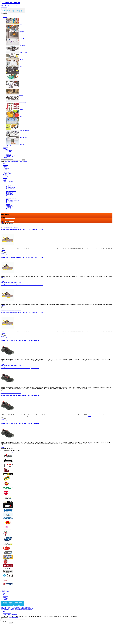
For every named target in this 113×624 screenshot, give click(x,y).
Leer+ (3, 250)
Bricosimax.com (4, 590)
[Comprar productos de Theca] (8, 466)
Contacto (5, 157)
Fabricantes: (3, 217)
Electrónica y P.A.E (23, 607)
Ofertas (4, 148)
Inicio (4, 15)
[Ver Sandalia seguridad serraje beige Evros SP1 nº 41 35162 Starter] (8, 303)
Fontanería (3, 608)
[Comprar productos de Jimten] (6, 550)
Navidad (2, 609)
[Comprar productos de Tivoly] (8, 584)
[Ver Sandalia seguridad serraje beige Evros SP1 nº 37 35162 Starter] (8, 247)
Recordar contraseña (5, 622)
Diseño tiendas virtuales (13, 617)
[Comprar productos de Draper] (8, 519)
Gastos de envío (9, 152)
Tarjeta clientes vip (17, 227)
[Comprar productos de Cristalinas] (7, 530)
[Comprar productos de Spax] (8, 489)
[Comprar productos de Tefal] (5, 582)
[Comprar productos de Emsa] (6, 494)
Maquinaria (21, 608)
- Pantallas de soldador (10, 196)
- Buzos (7, 184)
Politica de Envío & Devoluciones (10, 614)
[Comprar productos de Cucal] (5, 535)
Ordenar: (2, 220)
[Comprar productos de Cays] (7, 480)
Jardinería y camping (14, 608)
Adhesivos (3, 607)
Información (5, 149)
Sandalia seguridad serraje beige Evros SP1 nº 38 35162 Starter (22, 257)
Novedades (5, 147)
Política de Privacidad (10, 155)
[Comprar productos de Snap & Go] (8, 544)
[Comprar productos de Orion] (6, 486)
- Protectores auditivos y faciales (12, 200)
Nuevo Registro (8, 5)
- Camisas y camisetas (10, 187)
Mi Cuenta (3, 5)
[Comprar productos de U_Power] (8, 457)
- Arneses (8, 182)
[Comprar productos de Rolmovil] (7, 524)
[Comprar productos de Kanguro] (6, 472)
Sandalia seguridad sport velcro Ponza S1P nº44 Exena (20, 395)
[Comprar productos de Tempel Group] (8, 572)
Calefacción (11, 607)
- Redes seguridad (9, 201)
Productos (5, 17)
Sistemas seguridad (23, 609)
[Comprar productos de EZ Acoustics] (8, 516)
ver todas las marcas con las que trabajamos (9, 451)
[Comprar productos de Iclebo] (8, 569)
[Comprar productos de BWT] (8, 512)
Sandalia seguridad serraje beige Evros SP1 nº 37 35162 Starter (22, 229)
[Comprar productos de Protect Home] (5, 563)
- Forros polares (9, 193)
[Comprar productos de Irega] (8, 554)
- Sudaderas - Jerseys (10, 206)
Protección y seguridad (13, 161)
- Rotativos (8, 204)
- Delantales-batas (9, 192)
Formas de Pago (9, 151)
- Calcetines (8, 185)
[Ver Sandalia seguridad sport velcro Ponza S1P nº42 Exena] (8, 358)
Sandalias (25, 161)
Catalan (5, 7)
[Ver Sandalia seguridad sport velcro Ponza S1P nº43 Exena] (8, 386)
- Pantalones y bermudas (11, 198)
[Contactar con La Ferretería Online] (13, 12)
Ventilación (29, 609)
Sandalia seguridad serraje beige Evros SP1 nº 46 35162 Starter (22, 312)
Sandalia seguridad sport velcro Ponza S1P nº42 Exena (20, 340)
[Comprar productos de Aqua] (7, 500)
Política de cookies (9, 156)
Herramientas (7, 608)
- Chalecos (8, 189)
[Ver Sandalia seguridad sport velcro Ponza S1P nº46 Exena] (8, 441)
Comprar (2, 253)
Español (2, 7)
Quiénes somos (9, 150)
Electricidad (16, 607)
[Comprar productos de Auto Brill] (8, 475)
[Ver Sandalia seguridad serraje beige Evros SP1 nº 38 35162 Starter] (8, 275)
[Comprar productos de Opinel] (8, 502)
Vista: (2, 222)
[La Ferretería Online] (10, 2)
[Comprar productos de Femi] (8, 461)
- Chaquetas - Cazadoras (11, 191)
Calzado (20, 161)
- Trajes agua (8, 207)
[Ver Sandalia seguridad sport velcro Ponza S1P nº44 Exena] (8, 413)
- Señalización (9, 205)
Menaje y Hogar (31, 608)
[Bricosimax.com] (5, 591)
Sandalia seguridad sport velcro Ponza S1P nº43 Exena (20, 368)
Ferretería (29, 607)
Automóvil (7, 607)
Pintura (5, 609)
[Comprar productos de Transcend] (8, 566)
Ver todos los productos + (8, 145)
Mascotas (26, 608)
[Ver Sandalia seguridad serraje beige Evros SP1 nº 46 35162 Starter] (8, 330)
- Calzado (8, 186)
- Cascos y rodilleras (10, 188)
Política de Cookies (7, 613)
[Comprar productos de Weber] (8, 507)
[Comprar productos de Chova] (8, 577)
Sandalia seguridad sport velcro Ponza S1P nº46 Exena (20, 423)
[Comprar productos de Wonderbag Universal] (8, 558)
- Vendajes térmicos (10, 208)
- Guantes (8, 195)
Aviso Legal (8, 154)
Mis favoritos (15, 5)
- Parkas (7, 199)
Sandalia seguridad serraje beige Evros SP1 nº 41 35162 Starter (22, 285)
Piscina (8, 609)
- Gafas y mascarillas (10, 194)
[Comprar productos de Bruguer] (8, 541)
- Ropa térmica (9, 202)
